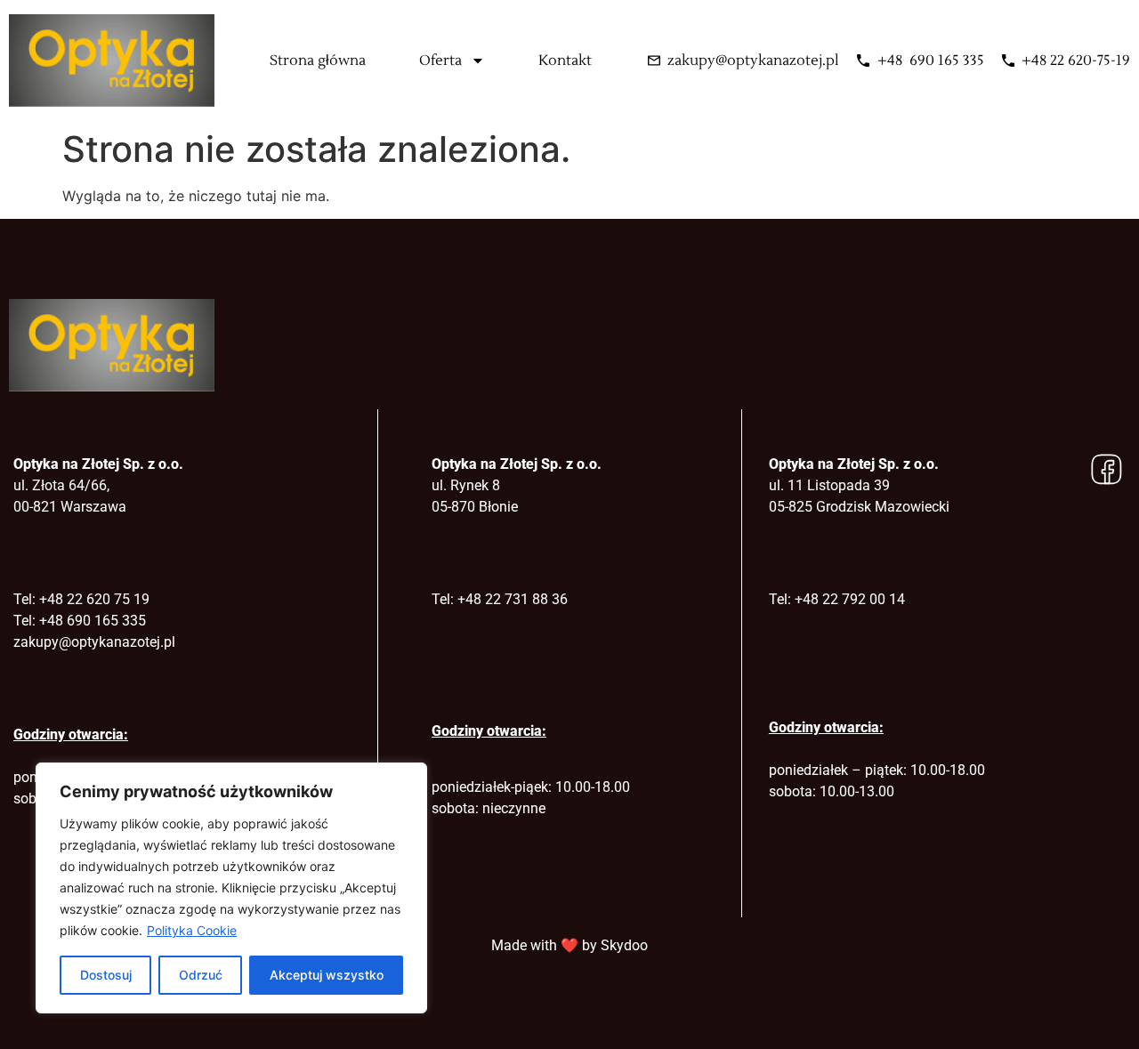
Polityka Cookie (192, 930)
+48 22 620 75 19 (94, 599)
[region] (231, 888)
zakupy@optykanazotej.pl (94, 641)
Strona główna (318, 60)
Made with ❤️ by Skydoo (569, 945)
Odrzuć (200, 974)
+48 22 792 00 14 (850, 599)
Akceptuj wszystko (327, 974)
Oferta (440, 60)
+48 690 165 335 (92, 620)
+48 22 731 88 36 (512, 599)
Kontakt (565, 60)
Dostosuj (106, 974)
